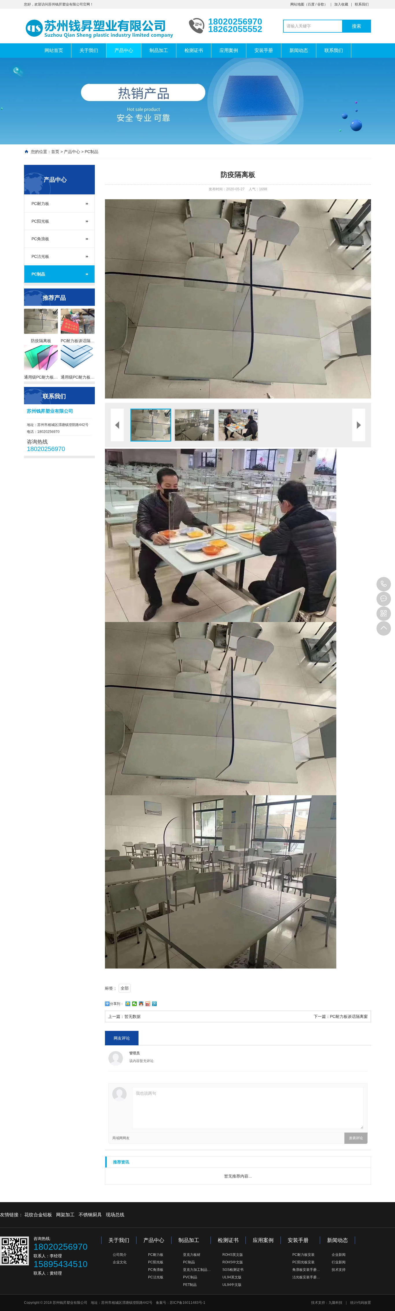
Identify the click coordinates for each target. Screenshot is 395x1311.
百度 (311, 4)
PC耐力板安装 (303, 1255)
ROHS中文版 (232, 1262)
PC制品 (91, 151)
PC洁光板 (40, 256)
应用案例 (228, 50)
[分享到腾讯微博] (154, 1003)
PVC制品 (190, 1277)
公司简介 (120, 1255)
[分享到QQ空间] (127, 1003)
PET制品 (190, 1285)
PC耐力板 (40, 203)
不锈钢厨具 (90, 1214)
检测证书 (193, 50)
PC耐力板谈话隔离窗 (349, 1016)
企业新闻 (339, 1255)
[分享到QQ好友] (141, 1003)
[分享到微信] (134, 1003)
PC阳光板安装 (303, 1262)
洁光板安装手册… (306, 1277)
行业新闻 (339, 1262)
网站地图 (297, 4)
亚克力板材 (191, 1255)
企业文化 (120, 1262)
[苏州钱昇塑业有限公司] (102, 28)
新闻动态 (298, 50)
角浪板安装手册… (306, 1270)
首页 (55, 151)
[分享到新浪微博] (147, 1003)
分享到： (117, 1004)
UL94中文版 (231, 1285)
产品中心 (124, 50)
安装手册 (263, 50)
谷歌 (320, 4)
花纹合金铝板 (38, 1214)
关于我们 (89, 50)
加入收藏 (341, 4)
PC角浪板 (40, 238)
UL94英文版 (231, 1277)
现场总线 (115, 1214)
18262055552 (383, 584)
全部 (125, 988)
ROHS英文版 (232, 1255)
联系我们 (362, 4)
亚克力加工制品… (197, 1270)
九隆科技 (335, 1303)
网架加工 (65, 1214)
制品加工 (158, 50)
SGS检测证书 (232, 1270)
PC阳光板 (40, 221)
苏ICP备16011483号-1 (187, 1303)
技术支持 (339, 1270)
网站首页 (54, 50)
